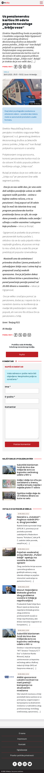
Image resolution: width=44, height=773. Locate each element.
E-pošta (10, 396)
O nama (22, 733)
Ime (8, 386)
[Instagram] (24, 764)
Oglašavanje (22, 750)
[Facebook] (14, 764)
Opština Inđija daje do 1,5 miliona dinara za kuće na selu (28, 496)
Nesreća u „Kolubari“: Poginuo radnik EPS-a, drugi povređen (29, 519)
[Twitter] (19, 764)
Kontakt (22, 744)
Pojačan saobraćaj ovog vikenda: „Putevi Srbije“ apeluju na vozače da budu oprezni (29, 557)
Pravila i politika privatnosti (22, 755)
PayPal (22, 354)
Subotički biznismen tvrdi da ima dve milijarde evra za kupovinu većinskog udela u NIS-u (27, 470)
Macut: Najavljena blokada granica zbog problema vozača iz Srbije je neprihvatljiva (27, 595)
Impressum (22, 739)
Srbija (6, 72)
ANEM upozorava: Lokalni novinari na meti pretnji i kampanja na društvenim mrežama (27, 684)
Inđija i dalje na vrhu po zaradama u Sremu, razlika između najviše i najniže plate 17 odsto (29, 484)
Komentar (10, 407)
